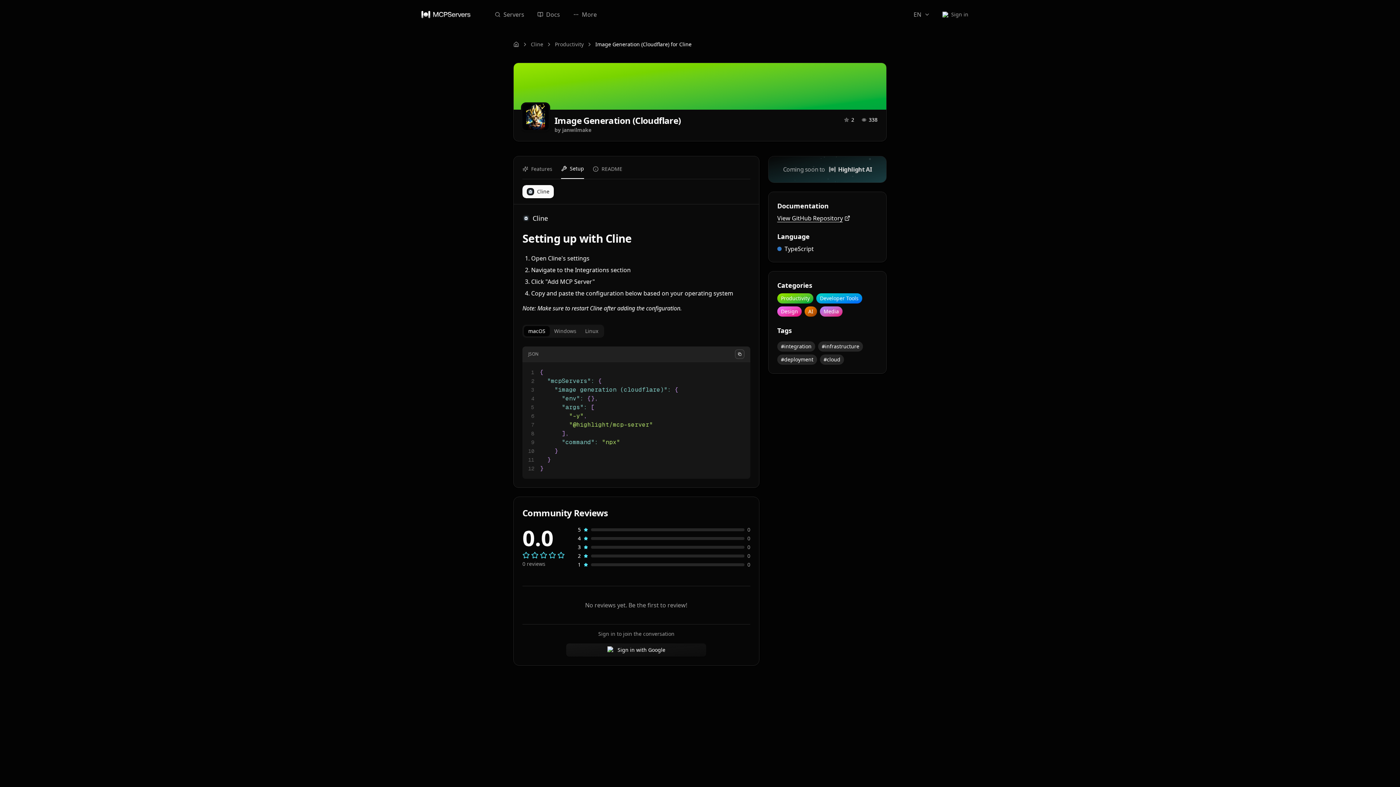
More (589, 15)
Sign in (959, 14)
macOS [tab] (536, 331)
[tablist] (563, 331)
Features (541, 168)
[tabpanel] (636, 412)
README (612, 168)
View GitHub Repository (810, 218)
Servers (513, 15)
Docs (553, 15)
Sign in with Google (641, 649)
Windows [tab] (565, 331)
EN (917, 15)
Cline (537, 44)
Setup (577, 168)
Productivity (569, 44)
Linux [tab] (591, 331)
